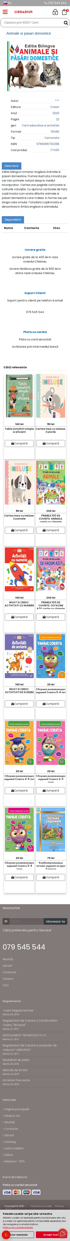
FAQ (6, 985)
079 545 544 (24, 947)
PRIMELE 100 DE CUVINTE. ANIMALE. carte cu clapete (51, 518)
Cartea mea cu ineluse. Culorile (51, 430)
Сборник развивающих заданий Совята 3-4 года (19, 865)
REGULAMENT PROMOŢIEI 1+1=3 (24, 1035)
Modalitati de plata (16, 1060)
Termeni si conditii (41, 1206)
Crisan (54, 107)
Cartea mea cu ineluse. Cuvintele (19, 517)
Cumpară (21, 443)
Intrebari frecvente (16, 1080)
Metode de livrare (15, 1070)
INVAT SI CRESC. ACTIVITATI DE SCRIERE (19, 690)
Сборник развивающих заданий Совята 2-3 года (51, 778)
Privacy (59, 1206)
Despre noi (12, 1116)
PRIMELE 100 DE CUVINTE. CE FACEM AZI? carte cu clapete (51, 605)
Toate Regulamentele (18, 1010)
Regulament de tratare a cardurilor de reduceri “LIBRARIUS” (30, 1047)
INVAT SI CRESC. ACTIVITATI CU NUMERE (19, 604)
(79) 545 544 (56, 3)
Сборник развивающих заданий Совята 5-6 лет (51, 690)
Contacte (9, 972)
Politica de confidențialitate (18, 1227)
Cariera (8, 979)
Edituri (8, 1155)
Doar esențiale (19, 1234)
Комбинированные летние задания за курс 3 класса (50, 865)
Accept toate (51, 1234)
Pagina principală (16, 1109)
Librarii (7, 966)
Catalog (10, 1142)
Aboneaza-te (55, 921)
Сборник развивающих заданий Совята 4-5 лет (19, 777)
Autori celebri (14, 1148)
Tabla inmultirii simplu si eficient (19, 430)
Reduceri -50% (14, 1161)
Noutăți (8, 959)
